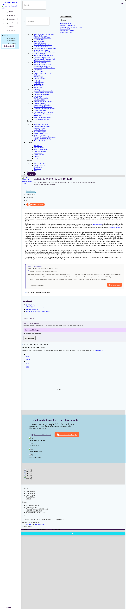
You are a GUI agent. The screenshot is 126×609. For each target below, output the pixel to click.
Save (27, 363)
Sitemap (28, 499)
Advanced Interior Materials (42, 64)
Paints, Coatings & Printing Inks (44, 112)
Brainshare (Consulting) (33, 505)
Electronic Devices (39, 39)
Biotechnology (38, 77)
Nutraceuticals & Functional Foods (44, 59)
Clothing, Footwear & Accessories (71, 27)
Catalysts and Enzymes (41, 46)
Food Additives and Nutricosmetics (45, 48)
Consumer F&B (65, 29)
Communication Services (41, 94)
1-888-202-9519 (40, 524)
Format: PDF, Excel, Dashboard (35, 308)
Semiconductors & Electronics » (44, 34)
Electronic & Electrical (67, 30)
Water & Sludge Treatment (42, 119)
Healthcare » (38, 75)
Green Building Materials (42, 66)
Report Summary (30, 191)
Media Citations (39, 154)
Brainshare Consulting (41, 124)
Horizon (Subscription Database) (36, 512)
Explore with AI (9, 46)
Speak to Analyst (115, 285)
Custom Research (31, 507)
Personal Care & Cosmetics (42, 114)
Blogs (35, 170)
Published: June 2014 (32, 309)
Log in (31, 172)
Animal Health (38, 87)
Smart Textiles (38, 71)
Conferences (38, 153)
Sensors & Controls (40, 43)
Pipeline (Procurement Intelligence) (37, 509)
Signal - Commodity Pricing (42, 139)
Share (27, 356)
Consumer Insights (39, 128)
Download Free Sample (37, 204)
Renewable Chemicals (41, 50)
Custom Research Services (42, 126)
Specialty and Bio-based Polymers (44, 52)
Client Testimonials (40, 151)
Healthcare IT (38, 80)
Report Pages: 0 (30, 306)
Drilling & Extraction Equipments (44, 108)
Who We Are (38, 146)
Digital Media (38, 96)
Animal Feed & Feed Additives (43, 55)
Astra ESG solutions (40, 140)
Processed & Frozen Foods (42, 61)
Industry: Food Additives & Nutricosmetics (38, 311)
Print (27, 367)
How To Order (30, 493)
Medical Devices (39, 82)
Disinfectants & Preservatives (43, 107)
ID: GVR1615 (30, 304)
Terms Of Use (30, 497)
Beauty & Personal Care (67, 25)
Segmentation (29, 197)
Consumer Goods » (66, 23)
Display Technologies (40, 36)
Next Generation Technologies (43, 101)
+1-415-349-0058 (27, 524)
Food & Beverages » (40, 54)
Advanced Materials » (40, 62)
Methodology (29, 200)
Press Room (37, 169)
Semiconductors (39, 41)
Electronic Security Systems (42, 38)
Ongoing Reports (39, 165)
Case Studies (38, 167)
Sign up (31, 174)
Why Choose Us (39, 147)
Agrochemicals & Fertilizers (42, 105)
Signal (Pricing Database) (34, 511)
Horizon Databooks (40, 130)
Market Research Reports (42, 133)
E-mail (28, 359)
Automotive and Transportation (43, 91)
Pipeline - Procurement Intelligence (45, 137)
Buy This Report (29, 338)
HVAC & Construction (41, 98)
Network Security (39, 100)
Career (36, 158)
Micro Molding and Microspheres (44, 68)
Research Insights (39, 163)
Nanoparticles (38, 69)
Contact (36, 156)
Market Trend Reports (40, 135)
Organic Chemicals (40, 110)
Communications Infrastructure (43, 92)
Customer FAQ (30, 491)
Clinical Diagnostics (40, 78)
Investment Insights (40, 131)
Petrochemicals (38, 116)
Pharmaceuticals (39, 85)
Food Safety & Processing (42, 57)
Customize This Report (42, 435)
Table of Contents (30, 194)
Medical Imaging (39, 84)
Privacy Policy (30, 495)
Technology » (38, 89)
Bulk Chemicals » (39, 103)
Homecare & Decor (66, 32)
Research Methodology (41, 149)
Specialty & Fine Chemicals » (43, 45)
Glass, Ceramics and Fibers (42, 73)
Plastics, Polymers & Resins (42, 117)
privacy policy (99, 350)
